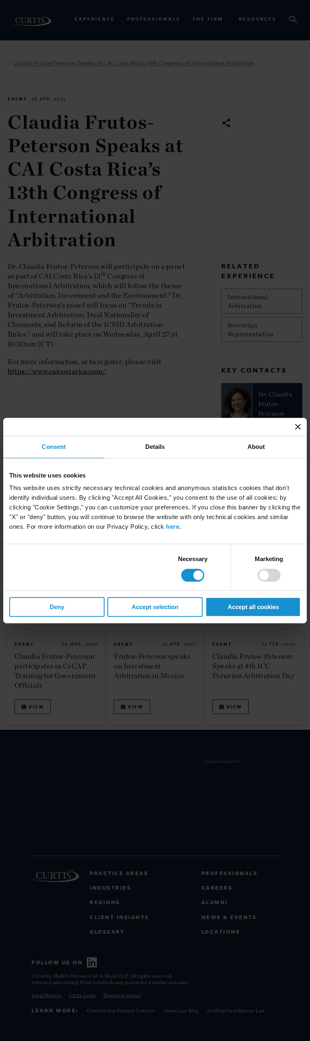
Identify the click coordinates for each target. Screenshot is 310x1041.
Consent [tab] (54, 446)
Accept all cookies (253, 606)
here (172, 526)
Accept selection (155, 606)
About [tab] (256, 446)
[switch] (269, 575)
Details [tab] (155, 446)
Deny (57, 606)
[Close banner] (298, 426)
